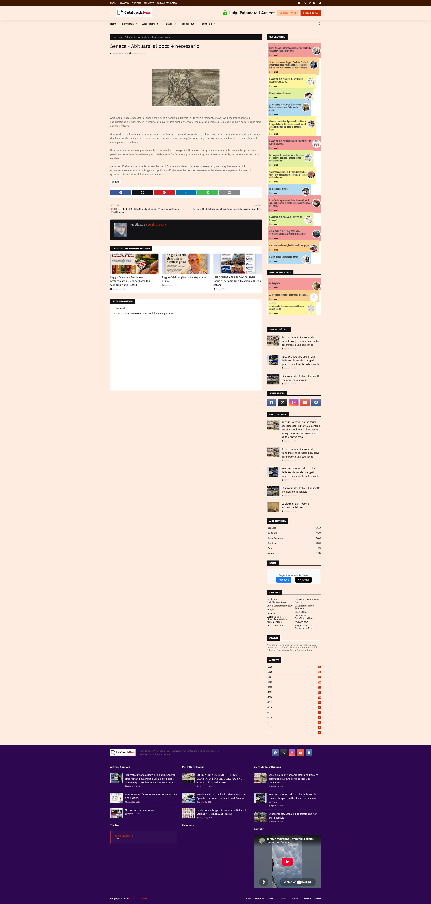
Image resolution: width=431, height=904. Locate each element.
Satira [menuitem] (169, 23)
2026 (294, 667)
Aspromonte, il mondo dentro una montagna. (288, 294)
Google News (301, 612)
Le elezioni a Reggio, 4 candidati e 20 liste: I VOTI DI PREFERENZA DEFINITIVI (221, 812)
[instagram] (310, 3)
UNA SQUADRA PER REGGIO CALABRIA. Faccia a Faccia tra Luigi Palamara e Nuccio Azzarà (237, 281)
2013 (294, 722)
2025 (294, 672)
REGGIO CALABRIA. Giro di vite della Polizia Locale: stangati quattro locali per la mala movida (300, 360)
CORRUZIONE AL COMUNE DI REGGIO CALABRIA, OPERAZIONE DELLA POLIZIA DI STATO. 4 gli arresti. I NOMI (220, 778)
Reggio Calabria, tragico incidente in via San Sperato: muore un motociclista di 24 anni (221, 796)
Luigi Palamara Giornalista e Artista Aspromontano (277, 619)
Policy (283, 898)
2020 (294, 697)
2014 (294, 717)
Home (112, 3)
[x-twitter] (305, 3)
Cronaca (294, 528)
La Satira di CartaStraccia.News (304, 616)
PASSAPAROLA (301, 622)
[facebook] (299, 3)
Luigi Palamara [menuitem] (150, 23)
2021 (294, 692)
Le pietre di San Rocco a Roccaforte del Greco (295, 505)
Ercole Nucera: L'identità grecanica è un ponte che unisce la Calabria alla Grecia (290, 49)
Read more (273, 55)
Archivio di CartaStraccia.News (276, 600)
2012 (294, 727)
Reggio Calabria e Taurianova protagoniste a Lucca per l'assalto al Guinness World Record (130, 281)
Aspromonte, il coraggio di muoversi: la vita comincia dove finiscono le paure (285, 107)
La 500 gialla (274, 283)
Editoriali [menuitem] (207, 23)
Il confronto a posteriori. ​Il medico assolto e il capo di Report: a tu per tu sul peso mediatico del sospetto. (290, 203)
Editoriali (294, 533)
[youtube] (305, 402)
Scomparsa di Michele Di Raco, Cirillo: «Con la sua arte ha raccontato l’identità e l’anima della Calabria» (288, 175)
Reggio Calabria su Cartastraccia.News (304, 626)
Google (270, 609)
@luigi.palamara (124, 835)
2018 (294, 707)
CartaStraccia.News (167, 3)
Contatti (136, 3)
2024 (294, 677)
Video (294, 553)
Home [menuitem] (113, 23)
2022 (294, 687)
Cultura (128, 37)
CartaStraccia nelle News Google (307, 600)
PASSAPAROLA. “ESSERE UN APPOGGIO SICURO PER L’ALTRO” (286, 80)
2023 (294, 682)
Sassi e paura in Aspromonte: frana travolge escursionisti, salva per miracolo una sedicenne (300, 341)
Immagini (271, 613)
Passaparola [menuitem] (187, 23)
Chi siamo (149, 3)
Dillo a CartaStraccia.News (280, 605)
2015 (294, 712)
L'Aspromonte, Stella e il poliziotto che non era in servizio (300, 378)
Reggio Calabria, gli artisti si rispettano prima (184, 279)
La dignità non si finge (279, 189)
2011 (294, 732)
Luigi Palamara (120, 53)
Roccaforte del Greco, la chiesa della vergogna (289, 245)
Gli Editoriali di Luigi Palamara (305, 607)
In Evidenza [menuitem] (128, 23)
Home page (118, 37)
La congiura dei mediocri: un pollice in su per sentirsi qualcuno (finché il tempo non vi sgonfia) (286, 158)
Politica (294, 543)
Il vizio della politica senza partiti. (284, 257)
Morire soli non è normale (280, 93)
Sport (294, 548)
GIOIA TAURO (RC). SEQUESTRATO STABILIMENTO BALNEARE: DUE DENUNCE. (287, 232)
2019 (294, 702)
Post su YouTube (275, 625)
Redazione (124, 3)
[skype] (319, 3)
